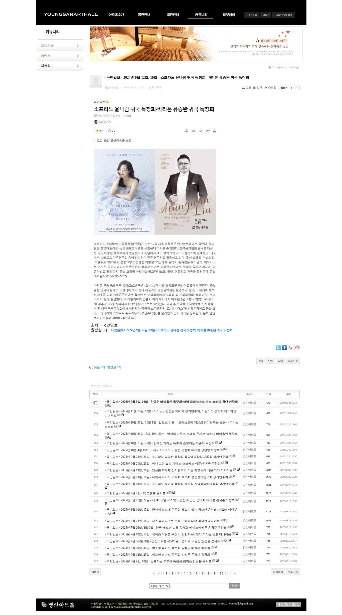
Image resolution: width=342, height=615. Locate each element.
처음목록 (278, 571)
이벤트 (46, 56)
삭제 (280, 360)
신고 (248, 87)
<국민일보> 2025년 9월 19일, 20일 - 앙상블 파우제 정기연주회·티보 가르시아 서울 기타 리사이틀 (169, 470)
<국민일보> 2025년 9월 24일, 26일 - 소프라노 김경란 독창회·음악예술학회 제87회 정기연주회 (166, 457)
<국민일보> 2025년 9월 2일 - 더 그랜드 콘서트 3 (136, 493)
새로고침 (293, 571)
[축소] (297, 88)
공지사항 (47, 46)
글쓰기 (95, 571)
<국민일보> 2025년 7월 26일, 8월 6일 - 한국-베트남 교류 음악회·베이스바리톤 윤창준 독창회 (166, 527)
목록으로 (293, 360)
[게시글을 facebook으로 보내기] (284, 347)
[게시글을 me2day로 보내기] (290, 347)
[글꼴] (284, 88)
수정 (260, 360)
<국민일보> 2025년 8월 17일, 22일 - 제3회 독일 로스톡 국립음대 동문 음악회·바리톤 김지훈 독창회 (170, 500)
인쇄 (259, 87)
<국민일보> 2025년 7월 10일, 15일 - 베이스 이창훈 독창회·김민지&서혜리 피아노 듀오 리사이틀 (168, 534)
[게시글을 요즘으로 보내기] (297, 347)
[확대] (291, 88)
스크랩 (272, 87)
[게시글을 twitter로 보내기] (278, 347)
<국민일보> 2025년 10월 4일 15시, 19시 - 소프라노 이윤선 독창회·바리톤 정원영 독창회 (162, 450)
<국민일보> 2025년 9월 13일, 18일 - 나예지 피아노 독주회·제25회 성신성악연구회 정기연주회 (166, 477)
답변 (270, 360)
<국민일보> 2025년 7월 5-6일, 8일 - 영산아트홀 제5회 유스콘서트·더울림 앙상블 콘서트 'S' (164, 541)
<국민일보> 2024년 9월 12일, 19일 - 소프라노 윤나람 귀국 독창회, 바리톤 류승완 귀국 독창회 (171, 330)
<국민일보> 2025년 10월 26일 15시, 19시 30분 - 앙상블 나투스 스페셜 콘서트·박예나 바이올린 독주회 (171, 434)
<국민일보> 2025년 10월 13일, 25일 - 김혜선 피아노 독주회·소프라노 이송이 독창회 (160, 443)
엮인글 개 (114, 367)
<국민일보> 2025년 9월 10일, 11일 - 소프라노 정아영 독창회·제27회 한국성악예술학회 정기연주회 (169, 484)
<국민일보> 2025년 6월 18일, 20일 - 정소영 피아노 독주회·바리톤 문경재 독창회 (157, 554)
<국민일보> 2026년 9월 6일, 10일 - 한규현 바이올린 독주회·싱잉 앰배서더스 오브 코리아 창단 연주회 (171, 401)
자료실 (46, 66)
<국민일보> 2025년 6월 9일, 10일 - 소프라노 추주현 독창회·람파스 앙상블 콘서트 (158, 561)
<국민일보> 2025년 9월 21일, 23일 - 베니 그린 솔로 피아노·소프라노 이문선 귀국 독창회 (163, 463)
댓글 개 (99, 367)
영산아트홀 (249, 402)
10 (221, 573)
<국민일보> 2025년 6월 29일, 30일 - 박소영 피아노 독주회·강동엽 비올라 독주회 (157, 548)
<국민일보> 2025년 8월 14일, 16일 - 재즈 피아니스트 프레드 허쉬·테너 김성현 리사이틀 (162, 521)
